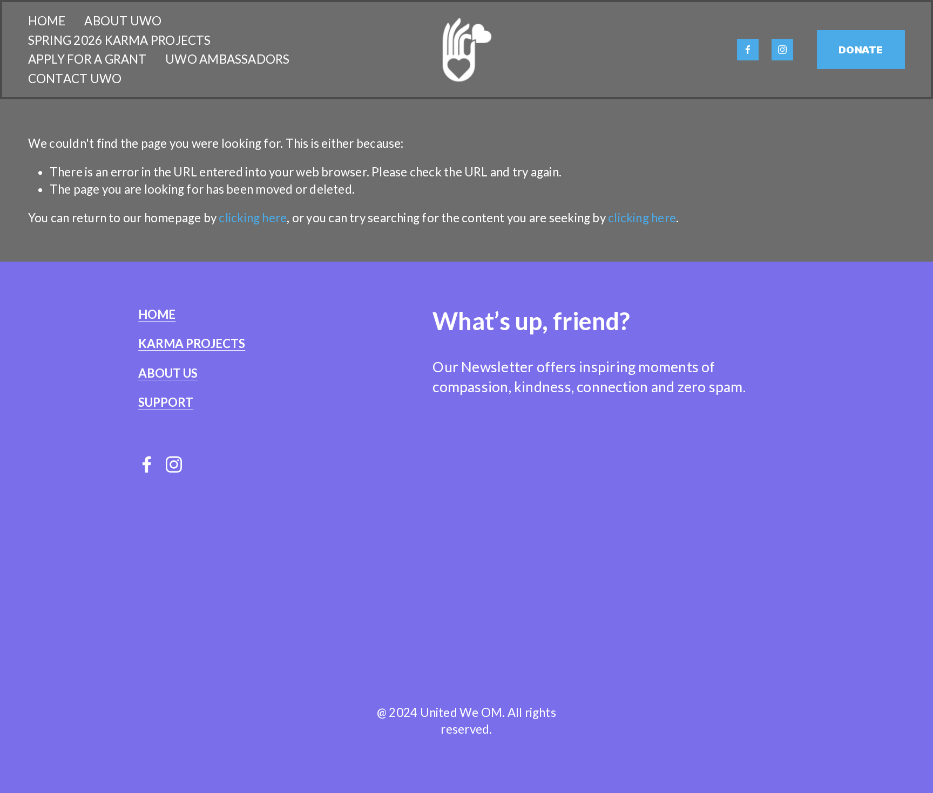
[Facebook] (748, 49)
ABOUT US (168, 373)
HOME (47, 20)
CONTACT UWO (74, 78)
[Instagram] (782, 49)
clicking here (253, 217)
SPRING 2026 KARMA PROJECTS (119, 40)
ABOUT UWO (122, 20)
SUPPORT (165, 402)
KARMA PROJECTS (191, 344)
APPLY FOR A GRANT (87, 59)
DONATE (861, 50)
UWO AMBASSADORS (227, 59)
